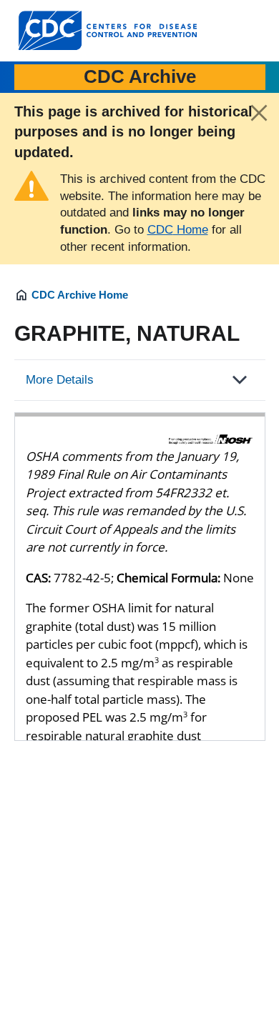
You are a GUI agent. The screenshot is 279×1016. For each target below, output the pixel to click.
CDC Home (177, 229)
